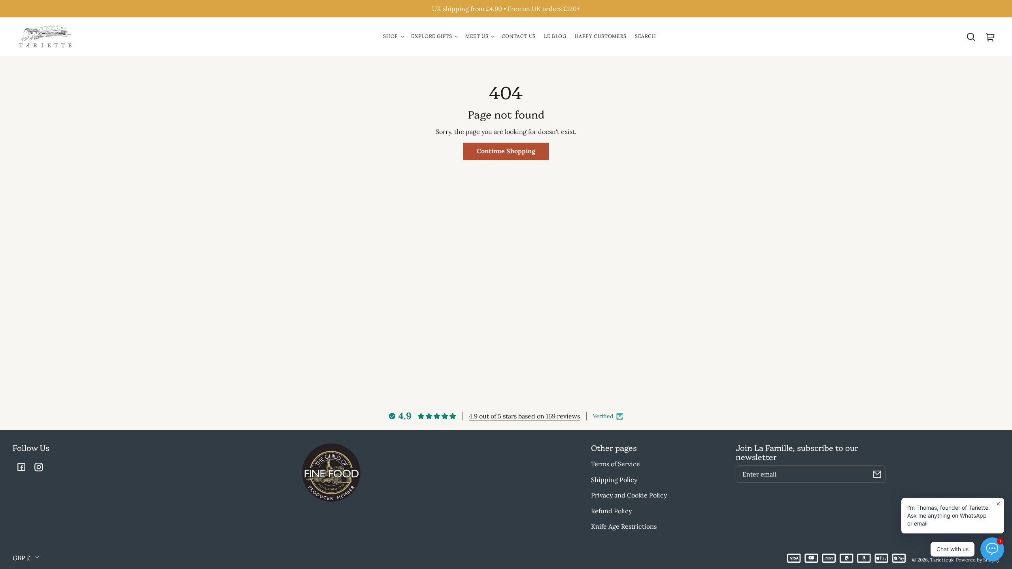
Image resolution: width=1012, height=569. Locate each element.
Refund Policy (611, 511)
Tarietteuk (941, 560)
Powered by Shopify (977, 560)
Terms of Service (615, 464)
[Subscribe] (877, 474)
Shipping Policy (614, 480)
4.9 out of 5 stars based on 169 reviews (524, 416)
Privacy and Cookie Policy (629, 495)
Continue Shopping (506, 151)
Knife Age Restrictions (624, 526)
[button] (971, 36)
